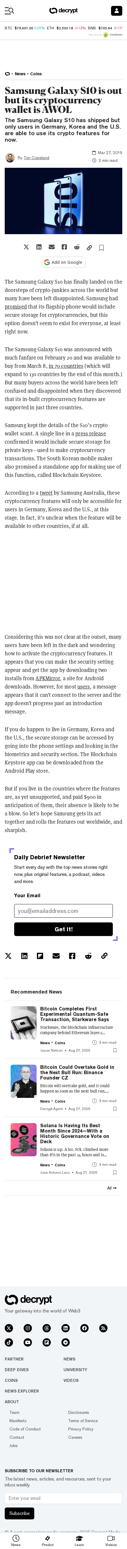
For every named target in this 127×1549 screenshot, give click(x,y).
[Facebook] (84, 1328)
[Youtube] (28, 1342)
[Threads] (47, 1328)
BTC (8, 28)
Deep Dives (17, 1369)
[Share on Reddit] (77, 247)
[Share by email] (52, 247)
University (75, 1369)
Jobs (13, 1445)
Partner (14, 1359)
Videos (71, 1380)
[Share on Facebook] (64, 247)
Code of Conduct (25, 1429)
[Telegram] (65, 1342)
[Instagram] (28, 1328)
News (69, 1359)
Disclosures (78, 1412)
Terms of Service (83, 1420)
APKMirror (47, 678)
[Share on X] (26, 247)
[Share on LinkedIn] (39, 247)
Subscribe (19, 1513)
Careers (75, 1437)
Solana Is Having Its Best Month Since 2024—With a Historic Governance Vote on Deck (74, 1133)
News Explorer (22, 1391)
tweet (46, 492)
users (83, 686)
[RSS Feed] (103, 1328)
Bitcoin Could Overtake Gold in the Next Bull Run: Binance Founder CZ (77, 1073)
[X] (9, 1328)
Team (14, 1412)
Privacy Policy (80, 1429)
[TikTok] (9, 1342)
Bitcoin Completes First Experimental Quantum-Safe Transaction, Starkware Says (74, 1014)
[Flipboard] (47, 1342)
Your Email (27, 895)
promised (16, 306)
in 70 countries (66, 365)
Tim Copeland (36, 157)
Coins (11, 1380)
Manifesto (18, 1420)
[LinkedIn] (65, 1328)
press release (90, 433)
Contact (16, 1437)
